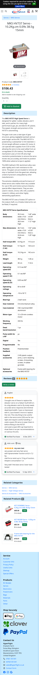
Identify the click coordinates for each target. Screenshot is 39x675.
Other (5, 604)
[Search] (6, 11)
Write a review (8, 385)
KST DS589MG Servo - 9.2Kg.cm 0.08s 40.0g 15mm (24, 506)
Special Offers (8, 573)
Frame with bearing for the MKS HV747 (24, 535)
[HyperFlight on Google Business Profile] (11, 672)
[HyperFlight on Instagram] (8, 672)
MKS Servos (15, 18)
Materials (6, 598)
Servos (6, 18)
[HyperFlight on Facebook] (4, 672)
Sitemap (6, 570)
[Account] (32, 11)
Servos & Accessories (9, 493)
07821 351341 (11, 659)
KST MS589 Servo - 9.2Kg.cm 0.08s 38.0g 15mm (24, 520)
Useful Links (7, 568)
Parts (5, 601)
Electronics (7, 589)
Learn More (20, 6)
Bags (5, 595)
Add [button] (24, 510)
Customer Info (8, 562)
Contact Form (11, 668)
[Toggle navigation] (2, 11)
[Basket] (36, 11)
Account (6, 559)
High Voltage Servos (16, 491)
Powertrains (7, 592)
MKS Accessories (25, 493)
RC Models (7, 583)
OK (34, 4)
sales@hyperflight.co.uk (15, 665)
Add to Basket (12, 106)
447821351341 (11, 662)
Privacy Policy (8, 565)
